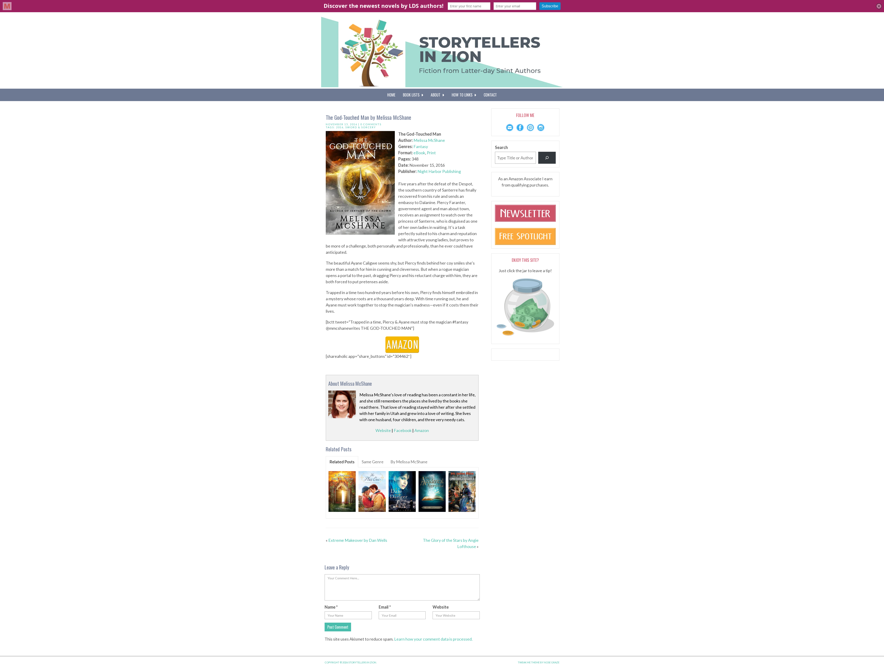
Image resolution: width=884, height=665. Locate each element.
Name (331, 607)
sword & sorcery (360, 127)
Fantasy (420, 146)
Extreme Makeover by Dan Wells (357, 540)
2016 (339, 127)
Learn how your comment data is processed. (433, 639)
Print (431, 152)
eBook (419, 152)
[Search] (547, 158)
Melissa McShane (429, 140)
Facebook (403, 430)
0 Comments (370, 124)
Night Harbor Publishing (439, 171)
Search (501, 147)
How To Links (463, 95)
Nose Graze (551, 662)
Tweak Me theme (529, 662)
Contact (490, 95)
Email (385, 607)
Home (391, 95)
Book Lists (412, 95)
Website (383, 430)
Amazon (421, 430)
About (436, 95)
